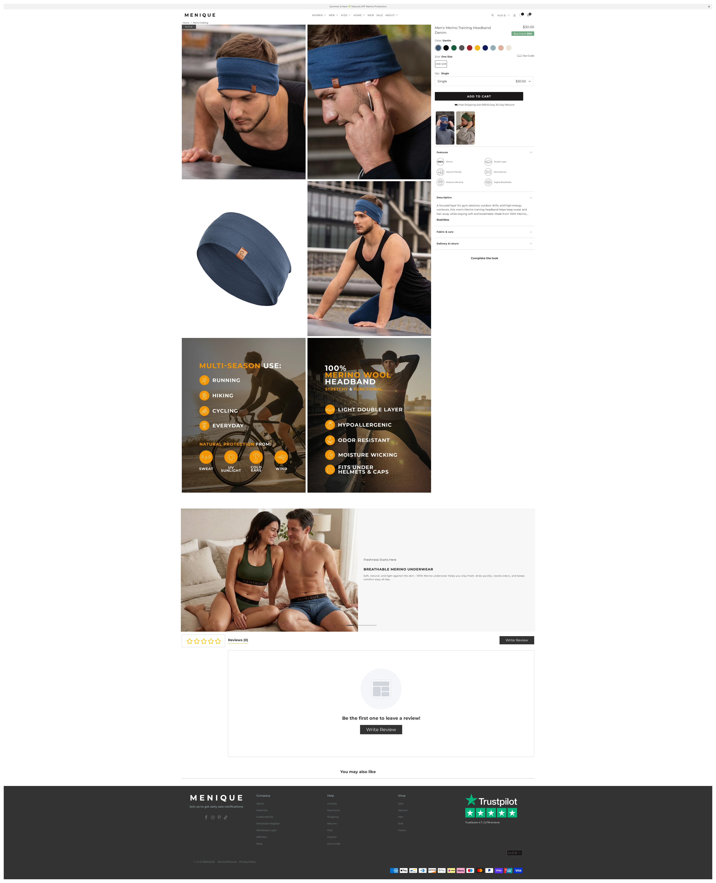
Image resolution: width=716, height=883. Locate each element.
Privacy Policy (247, 861)
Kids (400, 823)
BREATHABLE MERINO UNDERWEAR (315, 570)
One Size (441, 64)
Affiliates (261, 836)
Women (403, 810)
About (260, 803)
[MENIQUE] (200, 15)
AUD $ (501, 15)
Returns (332, 823)
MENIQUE (208, 861)
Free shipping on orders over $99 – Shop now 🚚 (358, 6)
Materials (262, 810)
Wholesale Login (266, 830)
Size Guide (333, 843)
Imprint (332, 836)
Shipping (333, 816)
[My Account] (514, 15)
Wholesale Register (268, 823)
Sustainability (264, 816)
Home (402, 830)
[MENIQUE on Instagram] (213, 817)
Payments (333, 810)
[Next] (526, 570)
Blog (259, 843)
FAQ (329, 830)
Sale (400, 803)
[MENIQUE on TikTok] (226, 817)
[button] (319, 14)
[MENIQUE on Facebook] (206, 817)
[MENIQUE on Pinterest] (219, 817)
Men (400, 816)
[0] (520, 15)
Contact (332, 803)
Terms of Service (227, 861)
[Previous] (189, 570)
